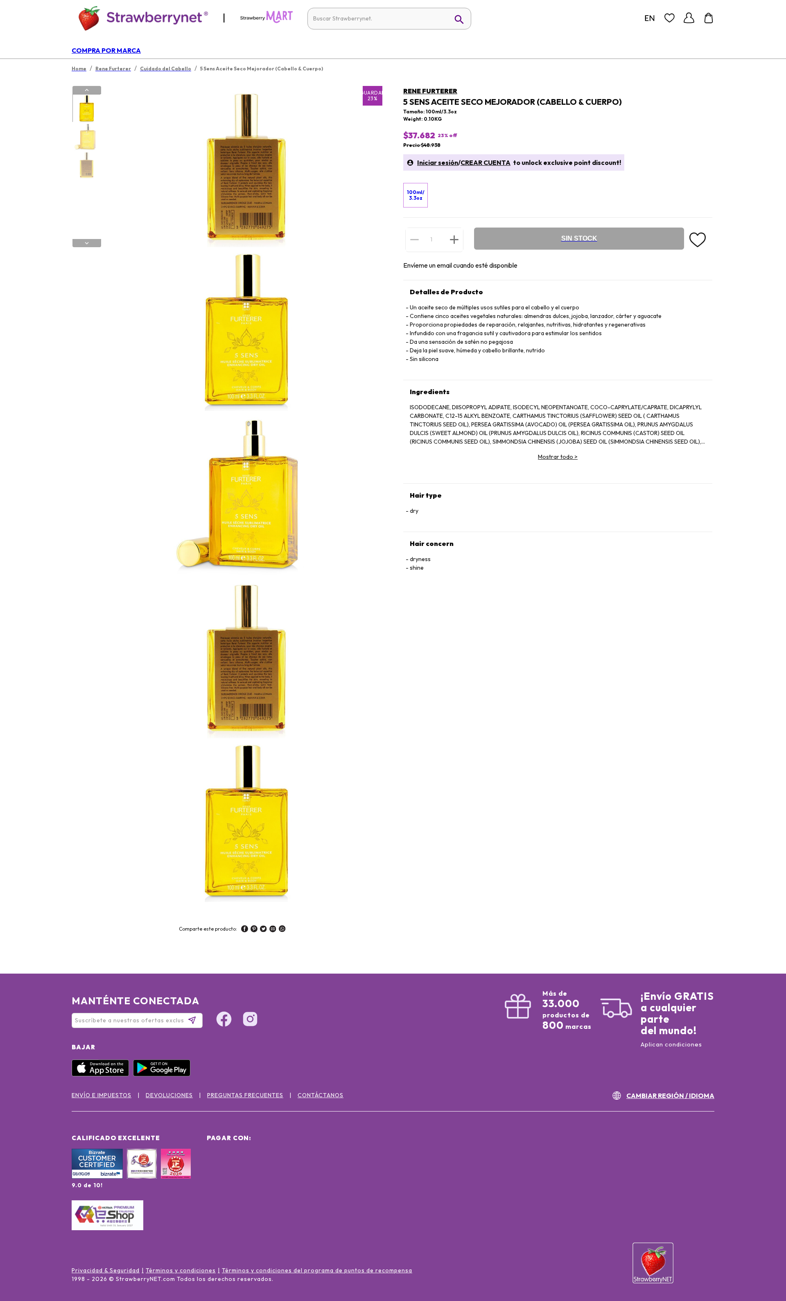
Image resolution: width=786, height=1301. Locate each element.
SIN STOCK (579, 238)
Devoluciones (169, 1095)
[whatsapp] (282, 930)
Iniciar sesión (437, 162)
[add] (454, 239)
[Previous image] (86, 90)
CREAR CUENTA (485, 162)
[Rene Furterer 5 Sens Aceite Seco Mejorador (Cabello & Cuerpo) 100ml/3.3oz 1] (86, 108)
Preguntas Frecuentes (245, 1095)
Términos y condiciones (181, 1270)
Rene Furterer (430, 91)
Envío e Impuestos (101, 1095)
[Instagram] (250, 1020)
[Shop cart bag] (708, 18)
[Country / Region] (649, 18)
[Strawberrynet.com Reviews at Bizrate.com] (97, 1176)
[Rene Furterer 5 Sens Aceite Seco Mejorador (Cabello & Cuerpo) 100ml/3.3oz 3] (86, 165)
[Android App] (163, 1074)
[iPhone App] (102, 1074)
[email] (272, 930)
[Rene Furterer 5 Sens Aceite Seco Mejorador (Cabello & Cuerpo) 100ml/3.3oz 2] (86, 137)
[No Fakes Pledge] (176, 1172)
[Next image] (86, 243)
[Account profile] (689, 18)
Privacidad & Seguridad (106, 1270)
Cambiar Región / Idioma (670, 1095)
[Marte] (266, 21)
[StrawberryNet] (140, 18)
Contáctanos (320, 1095)
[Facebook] (224, 1020)
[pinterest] (254, 930)
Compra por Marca (106, 50)
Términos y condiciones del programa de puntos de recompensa (317, 1270)
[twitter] (263, 930)
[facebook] (244, 930)
